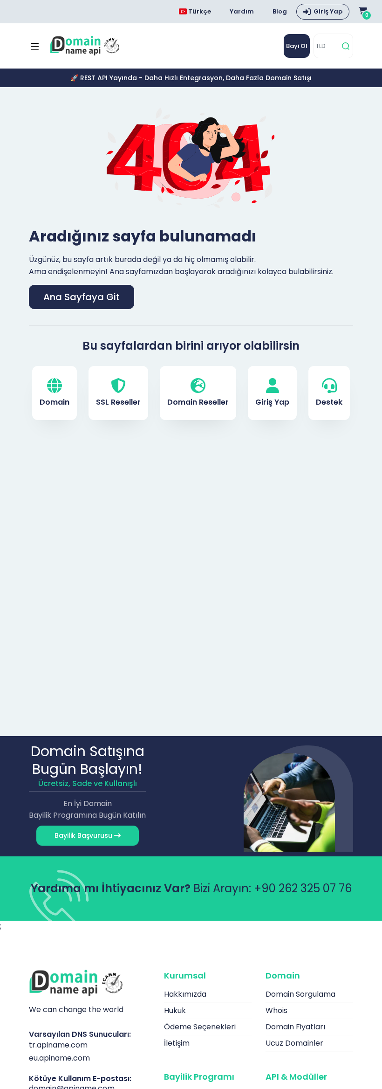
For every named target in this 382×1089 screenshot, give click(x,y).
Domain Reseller (198, 402)
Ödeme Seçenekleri (200, 1026)
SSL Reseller (118, 402)
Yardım (242, 11)
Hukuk (175, 1010)
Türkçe (199, 11)
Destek (329, 402)
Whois (276, 1010)
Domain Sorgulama (300, 994)
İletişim (177, 1043)
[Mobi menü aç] (35, 46)
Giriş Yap (328, 11)
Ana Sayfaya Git (81, 296)
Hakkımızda (185, 994)
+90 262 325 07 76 (303, 888)
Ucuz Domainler (294, 1043)
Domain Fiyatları (295, 1026)
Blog (280, 11)
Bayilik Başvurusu (84, 835)
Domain (54, 402)
